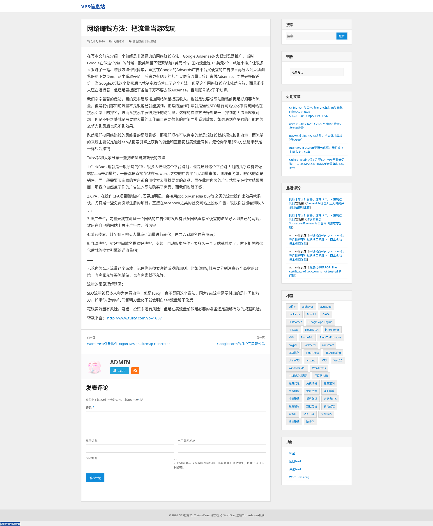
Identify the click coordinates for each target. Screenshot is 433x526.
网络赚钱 (118, 41)
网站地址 (92, 458)
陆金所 (310, 422)
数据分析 (311, 406)
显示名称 (92, 441)
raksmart (328, 345)
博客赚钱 (138, 41)
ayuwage (326, 307)
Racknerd (310, 345)
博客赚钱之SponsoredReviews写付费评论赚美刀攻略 (315, 223)
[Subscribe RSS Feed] (135, 370)
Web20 (338, 360)
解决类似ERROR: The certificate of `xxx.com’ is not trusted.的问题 (315, 271)
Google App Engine (320, 322)
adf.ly (292, 307)
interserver (332, 330)
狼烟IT (293, 414)
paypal (293, 345)
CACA (326, 314)
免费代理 (294, 383)
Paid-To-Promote (330, 337)
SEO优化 (294, 353)
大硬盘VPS (330, 399)
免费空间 (329, 383)
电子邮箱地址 (186, 441)
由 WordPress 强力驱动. (208, 515)
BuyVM (311, 314)
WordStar (229, 515)
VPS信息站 (93, 6)
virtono (310, 360)
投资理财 (294, 406)
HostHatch (311, 330)
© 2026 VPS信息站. (181, 515)
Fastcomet (295, 322)
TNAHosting (333, 353)
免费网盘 (294, 391)
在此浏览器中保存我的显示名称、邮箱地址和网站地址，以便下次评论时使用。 (219, 465)
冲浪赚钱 (294, 399)
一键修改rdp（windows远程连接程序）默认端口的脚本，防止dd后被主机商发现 (316, 239)
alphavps (307, 307)
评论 (90, 408)
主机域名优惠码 (298, 376)
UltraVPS (294, 360)
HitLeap (293, 330)
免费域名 (311, 383)
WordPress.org (299, 477)
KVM (291, 337)
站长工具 (308, 414)
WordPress (319, 368)
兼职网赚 (329, 391)
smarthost (312, 353)
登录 (292, 453)
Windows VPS (297, 368)
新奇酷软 (329, 406)
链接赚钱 (294, 422)
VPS (324, 360)
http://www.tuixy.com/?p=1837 (134, 318)
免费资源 (311, 391)
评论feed (295, 469)
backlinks (294, 314)
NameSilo (307, 337)
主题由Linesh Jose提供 (250, 515)
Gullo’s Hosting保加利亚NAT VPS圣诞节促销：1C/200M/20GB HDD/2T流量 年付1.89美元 (316, 164)
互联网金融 (321, 376)
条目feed (295, 461)
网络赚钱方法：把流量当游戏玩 (131, 28)
